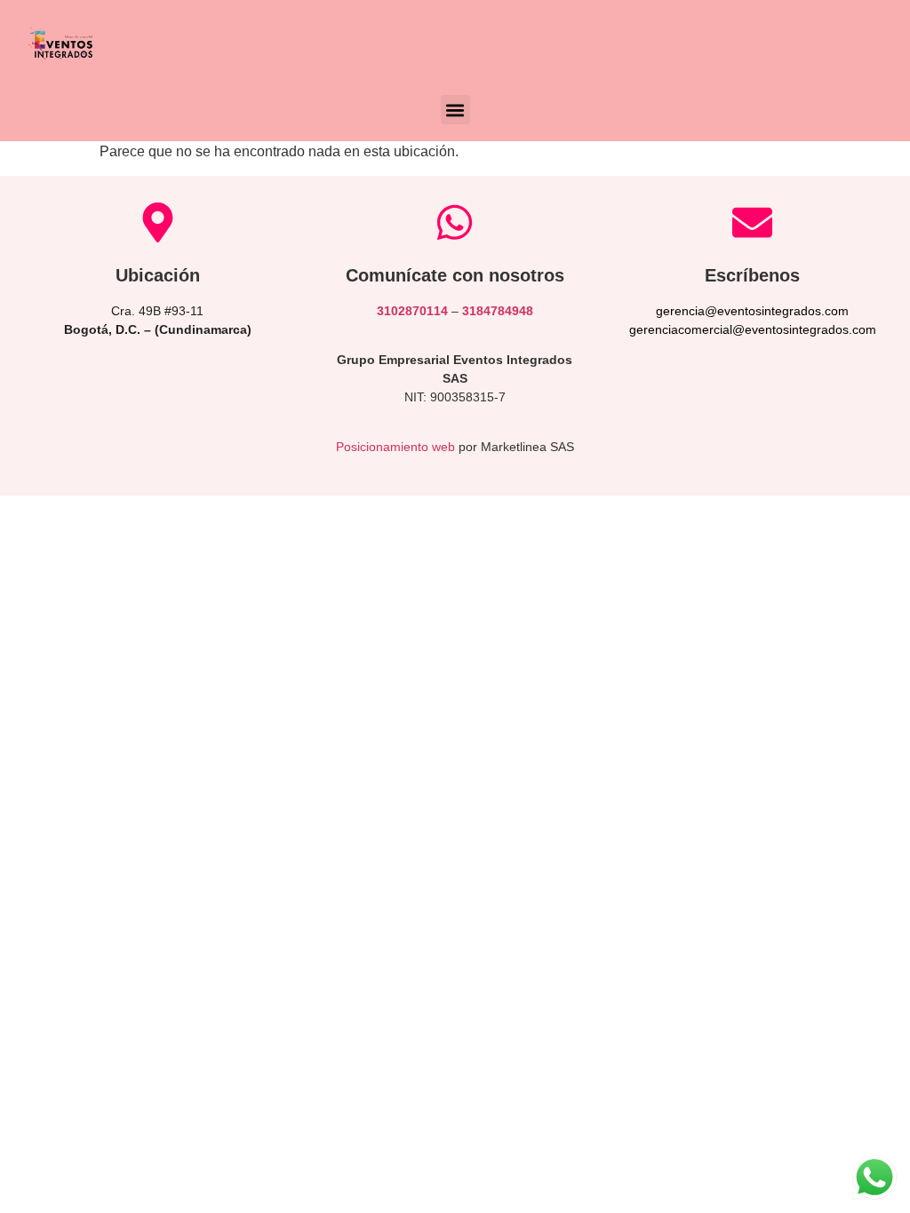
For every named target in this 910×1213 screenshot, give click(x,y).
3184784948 (497, 311)
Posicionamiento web (395, 447)
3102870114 (412, 311)
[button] (455, 109)
